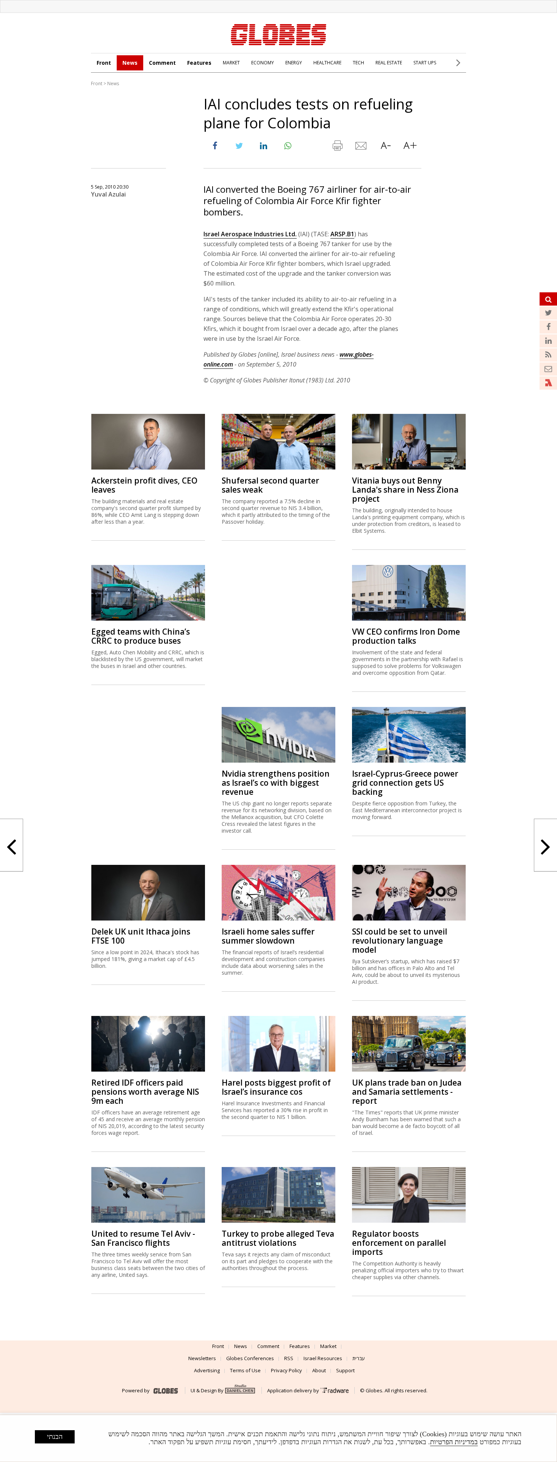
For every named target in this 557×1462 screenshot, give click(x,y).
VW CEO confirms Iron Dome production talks (406, 636)
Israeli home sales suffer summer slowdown (268, 936)
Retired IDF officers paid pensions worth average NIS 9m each (145, 1091)
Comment (162, 62)
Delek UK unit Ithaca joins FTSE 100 (140, 936)
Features (199, 62)
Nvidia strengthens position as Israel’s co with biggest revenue (276, 782)
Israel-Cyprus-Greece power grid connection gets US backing (405, 782)
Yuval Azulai (108, 194)
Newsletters (202, 1358)
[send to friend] (361, 147)
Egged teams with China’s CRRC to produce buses (140, 636)
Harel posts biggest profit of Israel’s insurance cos (276, 1087)
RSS (288, 1358)
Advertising (207, 1370)
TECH (358, 62)
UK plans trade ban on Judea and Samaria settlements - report (407, 1091)
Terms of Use (245, 1370)
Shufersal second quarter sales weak (270, 485)
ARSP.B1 (342, 234)
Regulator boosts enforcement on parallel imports (399, 1242)
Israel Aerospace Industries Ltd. (250, 234)
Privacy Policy (286, 1370)
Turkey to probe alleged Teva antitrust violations (278, 1238)
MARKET (231, 62)
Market (328, 1346)
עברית (358, 1358)
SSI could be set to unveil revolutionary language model (399, 940)
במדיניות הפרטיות (454, 1442)
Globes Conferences (250, 1358)
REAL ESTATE (389, 62)
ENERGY (293, 62)
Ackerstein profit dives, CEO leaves (144, 485)
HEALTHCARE (327, 62)
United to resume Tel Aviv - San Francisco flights (143, 1238)
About (319, 1370)
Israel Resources (323, 1358)
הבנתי (55, 1436)
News (130, 62)
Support (345, 1370)
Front (104, 62)
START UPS (424, 62)
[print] (337, 147)
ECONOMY (262, 62)
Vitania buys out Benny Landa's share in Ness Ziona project (405, 489)
